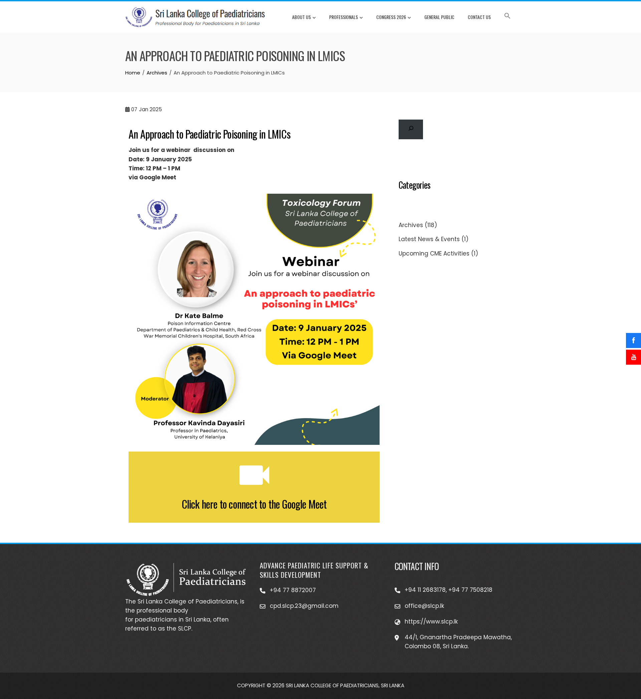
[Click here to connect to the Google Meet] (254, 475)
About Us (301, 16)
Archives (411, 225)
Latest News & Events (429, 239)
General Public (439, 16)
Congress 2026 (391, 16)
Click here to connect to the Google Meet (254, 504)
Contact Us (479, 16)
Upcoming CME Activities (434, 253)
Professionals (343, 16)
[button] (507, 17)
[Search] (411, 129)
